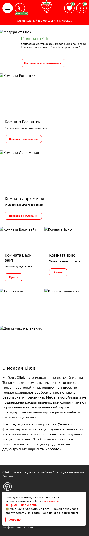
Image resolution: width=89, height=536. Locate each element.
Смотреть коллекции (21, 339)
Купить (13, 277)
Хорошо (15, 519)
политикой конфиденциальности (32, 503)
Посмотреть (15, 302)
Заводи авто (60, 302)
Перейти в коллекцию (43, 63)
